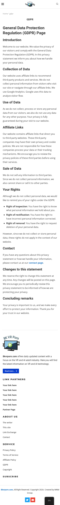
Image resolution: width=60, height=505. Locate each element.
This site (7, 427)
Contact (6, 437)
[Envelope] (32, 499)
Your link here (9, 385)
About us (10, 417)
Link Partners (14, 379)
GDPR (5, 465)
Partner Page (9, 410)
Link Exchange (9, 432)
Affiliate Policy (9, 460)
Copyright (7, 470)
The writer (7, 423)
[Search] (57, 4)
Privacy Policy (9, 450)
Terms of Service (10, 455)
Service (9, 444)
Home (5, 13)
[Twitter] (27, 499)
